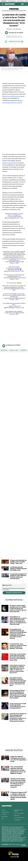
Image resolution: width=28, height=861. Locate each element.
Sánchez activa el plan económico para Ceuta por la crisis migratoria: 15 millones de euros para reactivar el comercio (18, 783)
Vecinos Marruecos (12, 1)
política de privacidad (19, 817)
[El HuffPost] (10, 4)
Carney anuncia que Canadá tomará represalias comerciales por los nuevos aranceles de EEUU (18, 706)
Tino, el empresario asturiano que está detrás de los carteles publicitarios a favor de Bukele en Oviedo (18, 770)
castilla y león (13, 350)
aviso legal (16, 815)
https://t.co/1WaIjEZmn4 (14, 215)
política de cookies (18, 813)
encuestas (23, 350)
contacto (4, 814)
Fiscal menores (20, 1)
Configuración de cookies (18, 811)
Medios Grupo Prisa (14, 857)
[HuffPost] (7, 805)
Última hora (22, 4)
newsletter (5, 816)
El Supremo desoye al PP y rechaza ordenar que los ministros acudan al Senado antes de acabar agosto (18, 795)
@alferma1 (16, 260)
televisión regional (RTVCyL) (10, 163)
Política (14, 9)
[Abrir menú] (2, 4)
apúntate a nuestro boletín (14, 592)
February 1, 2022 (18, 218)
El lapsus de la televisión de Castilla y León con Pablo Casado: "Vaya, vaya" (18, 561)
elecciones (4, 350)
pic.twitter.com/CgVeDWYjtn (14, 268)
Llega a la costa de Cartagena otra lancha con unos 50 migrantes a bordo (18, 759)
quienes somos (5, 812)
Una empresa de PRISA (14, 853)
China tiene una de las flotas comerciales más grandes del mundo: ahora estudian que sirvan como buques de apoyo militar (18, 657)
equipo (3, 810)
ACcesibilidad (17, 819)
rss (2, 818)
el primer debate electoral (13, 96)
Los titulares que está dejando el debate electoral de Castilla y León (18, 568)
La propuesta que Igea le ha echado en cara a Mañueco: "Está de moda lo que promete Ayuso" (18, 576)
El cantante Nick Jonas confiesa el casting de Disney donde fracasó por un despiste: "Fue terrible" (18, 646)
